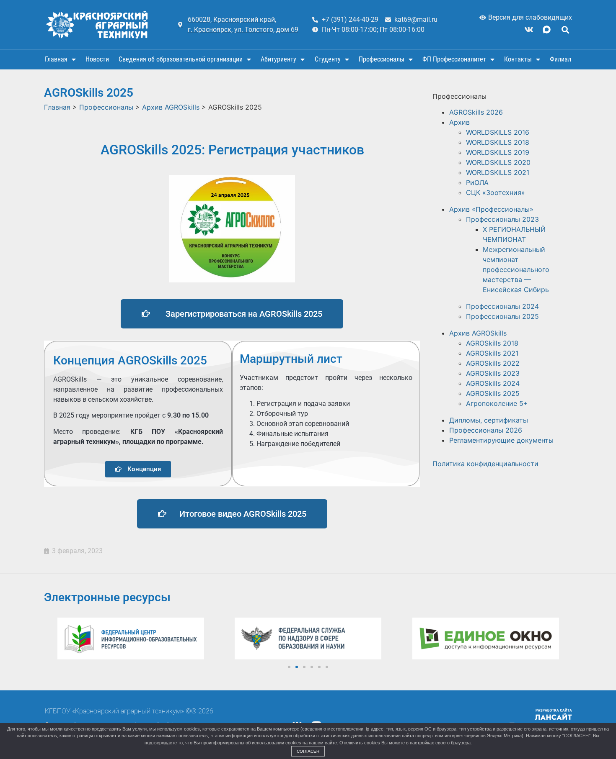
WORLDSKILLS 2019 (497, 152)
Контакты (518, 59)
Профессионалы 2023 (502, 219)
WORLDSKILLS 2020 (498, 162)
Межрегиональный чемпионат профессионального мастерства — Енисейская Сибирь (516, 269)
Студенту (328, 59)
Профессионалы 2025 (502, 316)
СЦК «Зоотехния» (495, 192)
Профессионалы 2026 (485, 430)
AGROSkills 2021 (492, 353)
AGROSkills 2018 (492, 343)
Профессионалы (381, 59)
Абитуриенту (278, 59)
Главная (56, 59)
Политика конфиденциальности (485, 463)
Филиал (560, 59)
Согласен (308, 751)
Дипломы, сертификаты (488, 420)
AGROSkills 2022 (493, 363)
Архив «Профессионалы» (491, 209)
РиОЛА (477, 182)
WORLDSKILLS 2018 (497, 142)
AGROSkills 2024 (493, 383)
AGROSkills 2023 (493, 373)
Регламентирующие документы (501, 440)
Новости (97, 59)
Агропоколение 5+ (497, 403)
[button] (565, 29)
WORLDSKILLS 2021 (497, 172)
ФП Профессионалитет (454, 59)
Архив (459, 122)
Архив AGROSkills (478, 333)
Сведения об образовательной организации (181, 59)
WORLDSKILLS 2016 (497, 132)
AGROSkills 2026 (476, 112)
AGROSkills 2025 (493, 393)
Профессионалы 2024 (502, 306)
